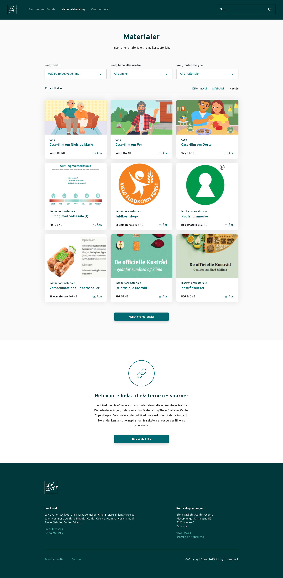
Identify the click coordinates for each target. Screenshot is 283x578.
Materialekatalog (73, 9)
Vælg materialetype (189, 65)
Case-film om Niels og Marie (71, 145)
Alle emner (121, 74)
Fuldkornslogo (126, 217)
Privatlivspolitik (54, 559)
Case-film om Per (128, 145)
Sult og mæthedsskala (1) (68, 216)
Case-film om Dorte (196, 145)
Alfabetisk (218, 88)
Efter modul (199, 88)
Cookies (76, 559)
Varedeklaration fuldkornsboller (74, 288)
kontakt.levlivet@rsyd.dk (190, 537)
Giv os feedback (54, 529)
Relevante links (141, 439)
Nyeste (234, 88)
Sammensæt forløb (41, 9)
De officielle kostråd (131, 288)
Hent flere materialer (141, 317)
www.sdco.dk (183, 533)
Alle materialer (190, 74)
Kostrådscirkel (192, 288)
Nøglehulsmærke (194, 217)
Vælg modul (52, 65)
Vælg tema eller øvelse (126, 65)
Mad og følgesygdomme (63, 74)
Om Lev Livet (100, 9)
